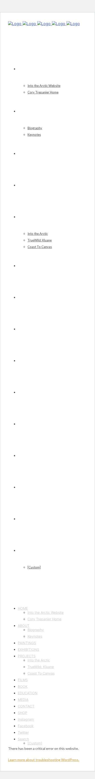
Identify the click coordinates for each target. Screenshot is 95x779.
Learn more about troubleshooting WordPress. (43, 760)
